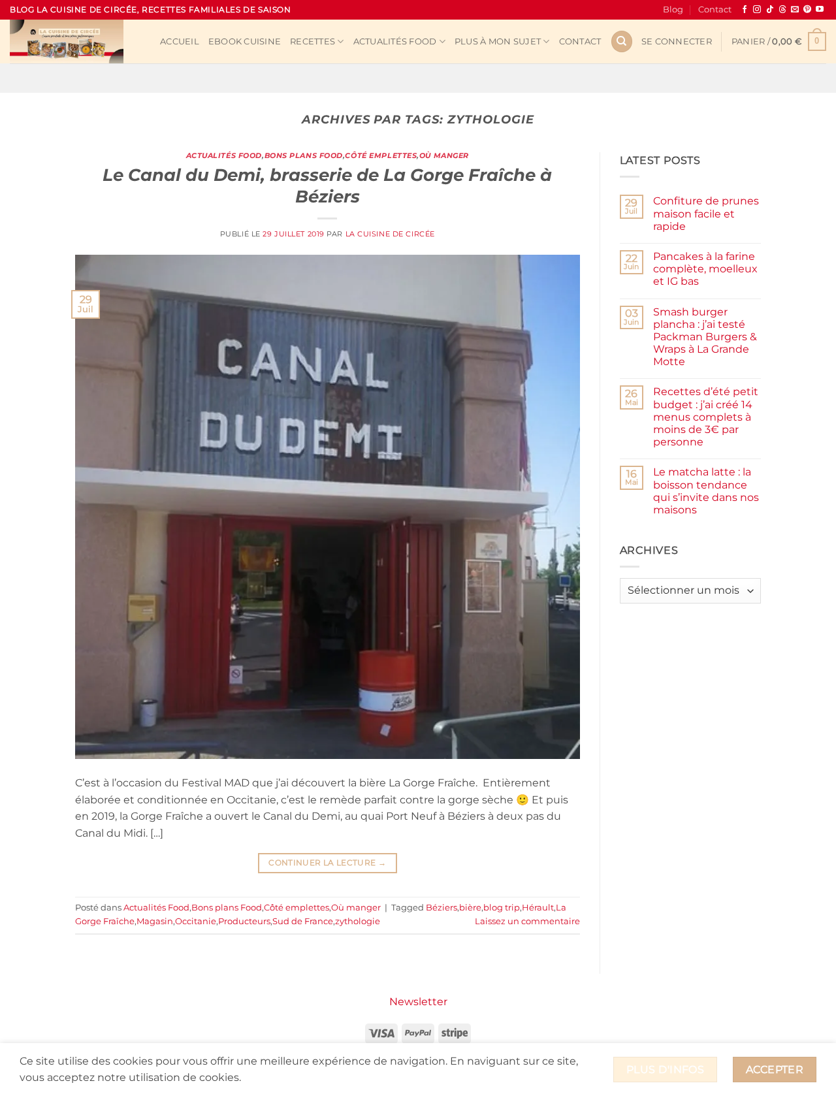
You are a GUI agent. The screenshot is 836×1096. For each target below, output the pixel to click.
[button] (676, 42)
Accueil (179, 41)
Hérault (538, 907)
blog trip (501, 907)
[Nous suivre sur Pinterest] (807, 9)
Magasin (155, 921)
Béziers (441, 907)
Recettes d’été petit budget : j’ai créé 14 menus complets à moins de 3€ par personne (705, 416)
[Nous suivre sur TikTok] (770, 9)
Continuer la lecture (327, 862)
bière (470, 907)
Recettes (312, 41)
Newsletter (418, 1001)
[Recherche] (621, 41)
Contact (715, 9)
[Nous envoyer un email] (795, 9)
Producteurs (244, 921)
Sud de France (302, 921)
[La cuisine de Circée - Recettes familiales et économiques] (75, 41)
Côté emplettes (381, 155)
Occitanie (195, 921)
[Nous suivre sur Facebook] (744, 9)
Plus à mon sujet (498, 41)
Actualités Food (395, 41)
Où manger (444, 155)
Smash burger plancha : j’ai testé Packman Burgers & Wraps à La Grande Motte (705, 337)
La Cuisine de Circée (390, 233)
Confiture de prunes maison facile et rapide (706, 213)
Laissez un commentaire (527, 921)
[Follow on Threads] (782, 9)
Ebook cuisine (244, 41)
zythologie (357, 921)
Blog (673, 9)
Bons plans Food (304, 155)
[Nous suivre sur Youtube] (820, 9)
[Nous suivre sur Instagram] (757, 9)
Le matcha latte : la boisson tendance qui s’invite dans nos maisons (706, 491)
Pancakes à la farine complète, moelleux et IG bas (705, 268)
